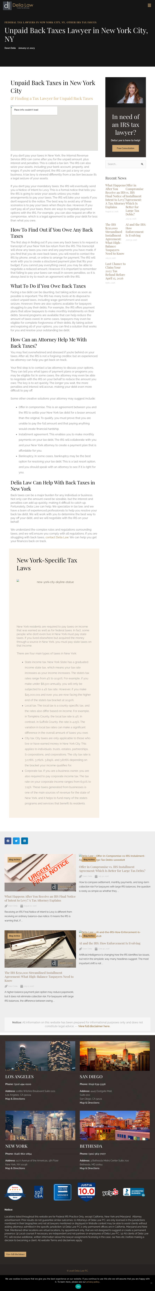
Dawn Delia (12, 906)
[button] (8, 840)
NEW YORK (16, 1146)
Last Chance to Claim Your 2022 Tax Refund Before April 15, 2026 (115, 271)
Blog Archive (14, 860)
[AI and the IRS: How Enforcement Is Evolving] (114, 934)
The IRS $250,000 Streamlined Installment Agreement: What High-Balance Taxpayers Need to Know (114, 238)
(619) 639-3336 (93, 1084)
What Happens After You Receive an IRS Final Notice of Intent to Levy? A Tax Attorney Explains (115, 196)
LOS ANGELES (19, 1076)
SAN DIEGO (91, 1076)
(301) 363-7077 (93, 1153)
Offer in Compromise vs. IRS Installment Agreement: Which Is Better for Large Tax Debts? (134, 199)
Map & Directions (15, 1098)
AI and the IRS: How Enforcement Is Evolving (136, 229)
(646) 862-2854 (18, 1153)
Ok (78, 1286)
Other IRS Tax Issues (82, 22)
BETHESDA (91, 1146)
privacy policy (92, 1282)
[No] (151, 1283)
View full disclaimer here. (94, 1026)
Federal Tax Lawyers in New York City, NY (35, 22)
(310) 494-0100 (18, 1084)
